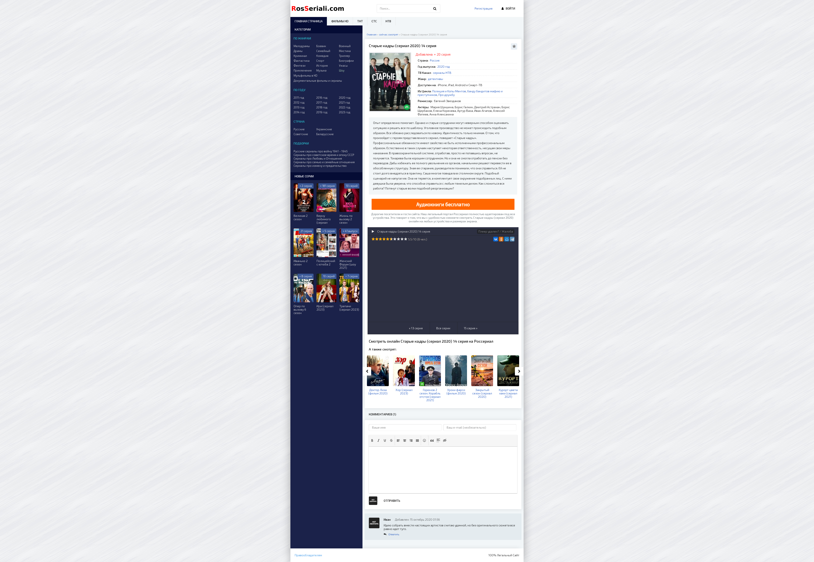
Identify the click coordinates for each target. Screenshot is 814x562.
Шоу (341, 70)
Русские (299, 129)
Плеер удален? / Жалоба (495, 231)
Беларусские (325, 134)
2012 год (299, 102)
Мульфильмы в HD (305, 75)
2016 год (322, 97)
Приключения (303, 70)
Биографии (346, 60)
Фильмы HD (339, 21)
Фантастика (301, 60)
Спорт (320, 60)
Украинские (324, 129)
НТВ (388, 21)
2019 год (322, 112)
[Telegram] (512, 239)
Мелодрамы (302, 46)
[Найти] (435, 8)
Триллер (344, 55)
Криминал (300, 55)
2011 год (299, 97)
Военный (345, 46)
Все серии (443, 328)
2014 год (299, 112)
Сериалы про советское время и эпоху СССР (324, 155)
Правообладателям (308, 555)
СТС (374, 21)
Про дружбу (446, 95)
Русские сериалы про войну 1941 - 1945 (321, 151)
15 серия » (470, 328)
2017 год (321, 102)
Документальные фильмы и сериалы (318, 80)
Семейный (323, 51)
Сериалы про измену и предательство (320, 165)
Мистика (345, 51)
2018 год (322, 107)
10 (405, 239)
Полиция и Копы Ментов (449, 91)
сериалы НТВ (442, 72)
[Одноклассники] (501, 239)
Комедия (322, 55)
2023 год (344, 112)
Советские (301, 134)
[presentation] (372, 440)
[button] (372, 440)
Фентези (299, 65)
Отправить (392, 500)
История (322, 65)
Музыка (321, 70)
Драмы (298, 51)
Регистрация (483, 8)
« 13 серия (416, 328)
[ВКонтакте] (495, 239)
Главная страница (309, 21)
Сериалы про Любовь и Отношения (318, 158)
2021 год (344, 102)
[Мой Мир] (506, 239)
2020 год (443, 66)
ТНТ (360, 21)
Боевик (321, 46)
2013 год (299, 107)
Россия (434, 60)
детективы (435, 79)
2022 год (344, 107)
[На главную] (318, 8)
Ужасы (343, 65)
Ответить (393, 534)
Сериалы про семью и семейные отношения (324, 162)
